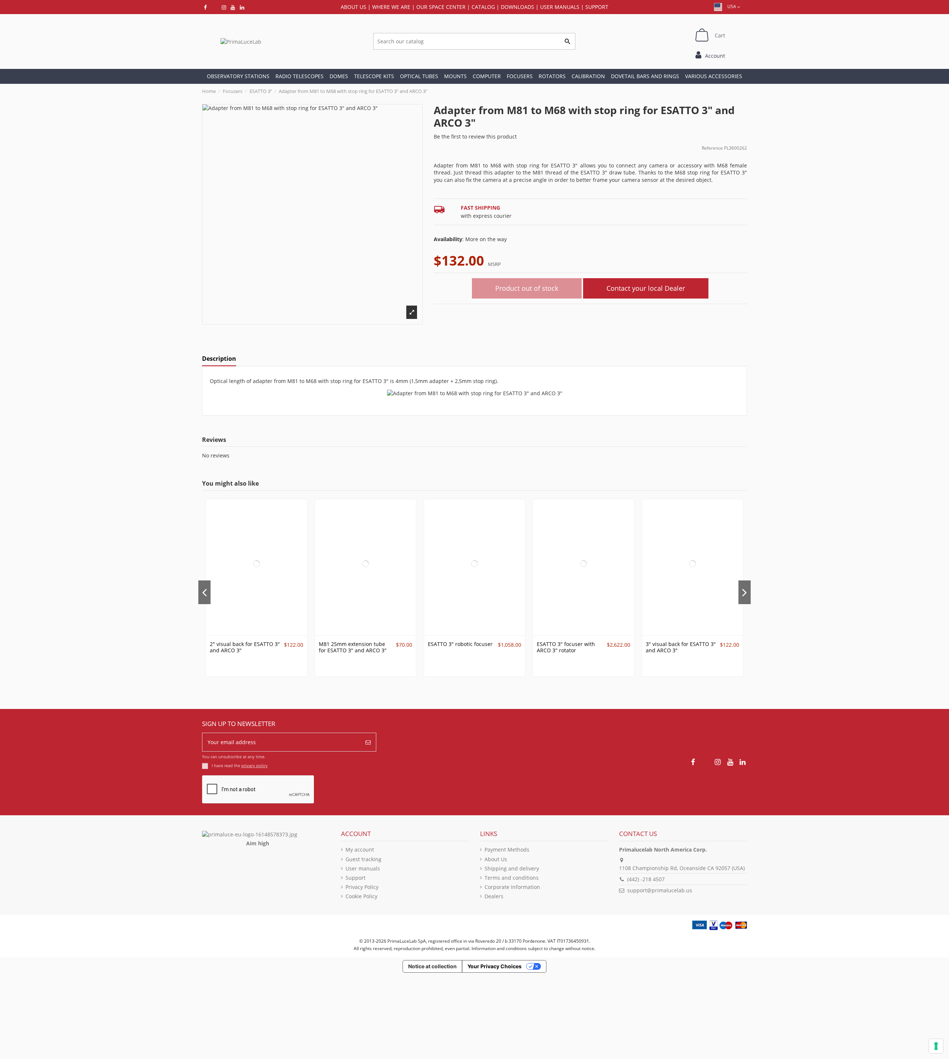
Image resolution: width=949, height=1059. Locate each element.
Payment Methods (507, 849)
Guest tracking (363, 859)
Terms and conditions (512, 877)
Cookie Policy (361, 896)
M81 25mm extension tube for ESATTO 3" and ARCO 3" (353, 647)
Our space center (441, 6)
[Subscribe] (368, 742)
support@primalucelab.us (659, 890)
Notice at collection (432, 966)
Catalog (483, 6)
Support (596, 6)
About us (353, 6)
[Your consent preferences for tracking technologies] (936, 1046)
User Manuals (559, 6)
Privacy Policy (361, 886)
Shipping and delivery (512, 868)
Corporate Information (512, 886)
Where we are (391, 6)
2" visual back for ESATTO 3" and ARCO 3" (245, 647)
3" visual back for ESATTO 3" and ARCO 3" (681, 647)
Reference (712, 148)
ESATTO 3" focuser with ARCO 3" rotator (566, 647)
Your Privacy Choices (494, 966)
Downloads (517, 6)
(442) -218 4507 (646, 879)
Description (219, 359)
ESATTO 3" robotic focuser (460, 643)
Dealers (494, 896)
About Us (496, 859)
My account (359, 849)
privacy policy (254, 765)
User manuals (362, 868)
